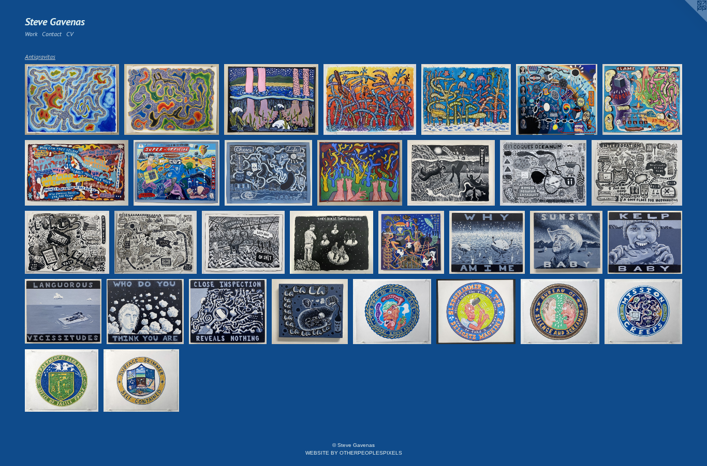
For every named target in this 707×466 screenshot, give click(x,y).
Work (31, 34)
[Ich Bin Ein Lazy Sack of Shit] (243, 242)
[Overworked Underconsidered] (451, 173)
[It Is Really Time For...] (76, 173)
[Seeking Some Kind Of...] (72, 99)
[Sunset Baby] (566, 242)
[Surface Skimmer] (142, 380)
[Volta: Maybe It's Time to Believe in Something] (171, 99)
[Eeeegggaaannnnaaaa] (155, 242)
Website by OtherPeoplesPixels (353, 453)
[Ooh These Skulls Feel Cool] (271, 99)
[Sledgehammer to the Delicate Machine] (475, 311)
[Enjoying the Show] (359, 173)
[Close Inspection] (228, 311)
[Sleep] (411, 242)
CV (69, 34)
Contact (52, 34)
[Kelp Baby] (645, 242)
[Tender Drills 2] (466, 99)
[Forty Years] (67, 242)
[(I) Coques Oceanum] (543, 173)
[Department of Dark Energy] (61, 380)
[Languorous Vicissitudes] (63, 311)
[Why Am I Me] (486, 242)
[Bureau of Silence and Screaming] (560, 311)
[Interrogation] (637, 173)
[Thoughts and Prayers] (310, 311)
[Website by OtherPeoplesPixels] (686, 20)
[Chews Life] (268, 173)
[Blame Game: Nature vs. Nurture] (642, 99)
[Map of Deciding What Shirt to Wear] (556, 99)
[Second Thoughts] (369, 99)
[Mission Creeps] (643, 311)
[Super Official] (176, 173)
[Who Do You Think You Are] (145, 311)
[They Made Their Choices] (331, 242)
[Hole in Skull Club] (392, 311)
